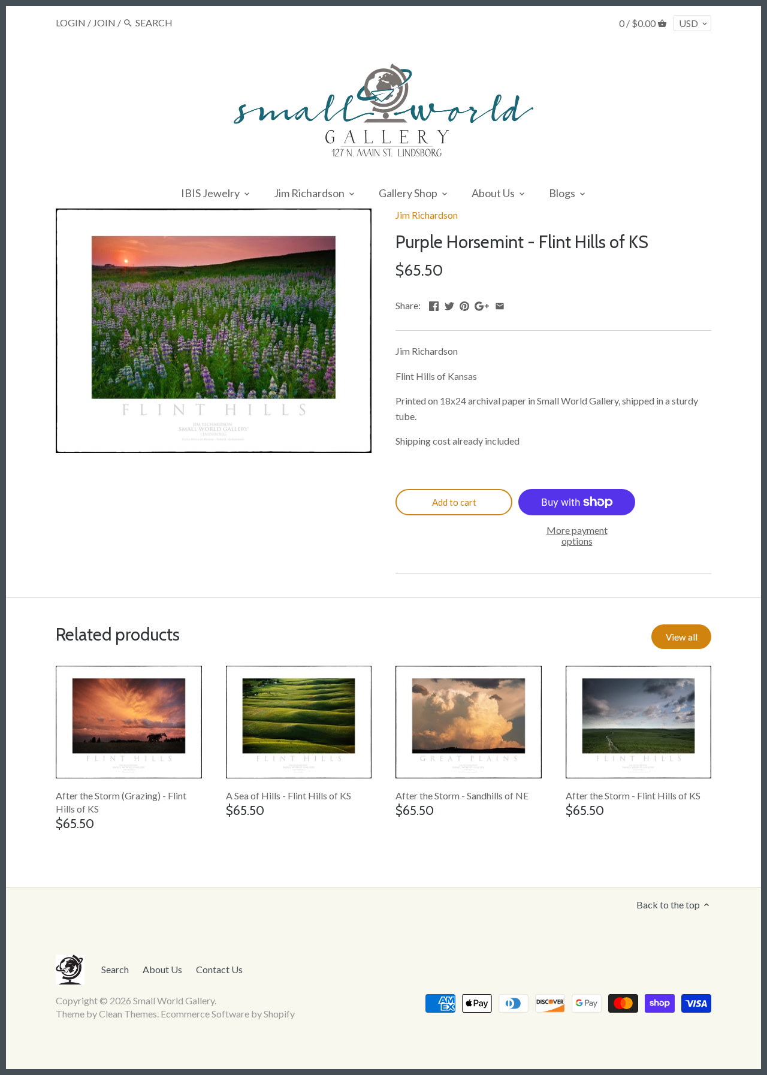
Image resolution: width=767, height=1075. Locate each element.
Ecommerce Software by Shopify (228, 1013)
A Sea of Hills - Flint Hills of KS (288, 795)
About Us (162, 969)
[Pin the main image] (464, 304)
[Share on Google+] (482, 304)
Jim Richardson (426, 215)
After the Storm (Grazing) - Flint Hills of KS (121, 802)
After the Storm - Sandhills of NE (462, 795)
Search (115, 969)
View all (681, 637)
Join (104, 22)
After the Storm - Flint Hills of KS (633, 795)
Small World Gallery (174, 1000)
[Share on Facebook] (434, 304)
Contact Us (219, 969)
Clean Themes (128, 1013)
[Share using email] (500, 304)
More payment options (577, 535)
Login (71, 22)
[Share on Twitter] (449, 304)
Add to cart (454, 502)
